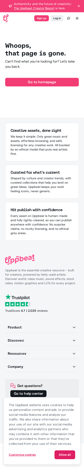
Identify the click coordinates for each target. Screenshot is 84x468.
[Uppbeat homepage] (6, 18)
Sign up (41, 18)
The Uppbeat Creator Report (34, 8)
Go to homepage (42, 82)
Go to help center (28, 393)
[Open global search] (68, 18)
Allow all (65, 455)
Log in (57, 18)
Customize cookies (22, 455)
